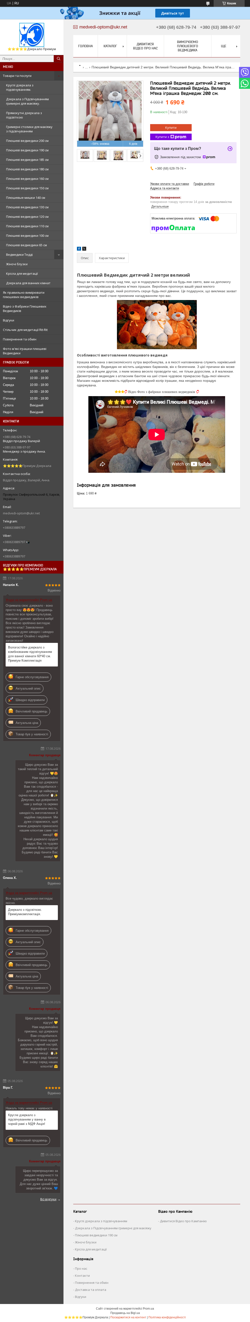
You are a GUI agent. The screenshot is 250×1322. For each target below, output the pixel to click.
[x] (84, 249)
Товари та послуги (17, 75)
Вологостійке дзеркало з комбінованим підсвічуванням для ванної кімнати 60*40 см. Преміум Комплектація (30, 654)
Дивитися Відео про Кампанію (183, 1221)
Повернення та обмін (19, 339)
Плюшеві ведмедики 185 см (27, 159)
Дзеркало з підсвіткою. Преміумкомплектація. (25, 912)
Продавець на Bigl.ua (125, 1313)
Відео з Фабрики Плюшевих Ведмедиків (24, 308)
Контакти (82, 1275)
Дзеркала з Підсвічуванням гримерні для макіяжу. (27, 101)
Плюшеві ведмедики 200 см (27, 140)
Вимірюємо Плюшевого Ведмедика (187, 46)
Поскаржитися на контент (128, 1317)
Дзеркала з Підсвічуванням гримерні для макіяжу (113, 1228)
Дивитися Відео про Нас (145, 46)
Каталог (110, 46)
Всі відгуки (48, 1199)
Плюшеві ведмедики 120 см (27, 216)
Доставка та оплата (90, 1289)
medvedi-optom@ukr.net (21, 513)
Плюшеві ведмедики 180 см (27, 169)
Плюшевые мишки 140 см (25, 197)
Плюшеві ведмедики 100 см (27, 235)
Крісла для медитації (22, 273)
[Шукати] (58, 58)
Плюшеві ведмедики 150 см (27, 188)
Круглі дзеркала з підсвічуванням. (19, 87)
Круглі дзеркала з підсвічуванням (101, 1221)
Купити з (162, 137)
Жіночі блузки (17, 264)
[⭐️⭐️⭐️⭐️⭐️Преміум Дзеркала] (32, 35)
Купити (171, 127)
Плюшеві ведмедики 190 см (27, 150)
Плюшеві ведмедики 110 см (27, 226)
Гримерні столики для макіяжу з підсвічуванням (29, 129)
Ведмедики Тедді (19, 254)
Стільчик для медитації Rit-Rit (25, 330)
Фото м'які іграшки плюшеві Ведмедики (24, 350)
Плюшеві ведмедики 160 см (27, 178)
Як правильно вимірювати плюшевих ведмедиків (23, 294)
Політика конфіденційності (167, 1317)
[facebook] (79, 249)
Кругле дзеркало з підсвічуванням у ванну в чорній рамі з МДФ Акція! (27, 1119)
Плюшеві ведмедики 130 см (27, 207)
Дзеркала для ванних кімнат (28, 283)
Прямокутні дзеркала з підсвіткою (24, 115)
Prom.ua (148, 1308)
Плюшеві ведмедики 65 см (26, 245)
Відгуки (8, 320)
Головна (85, 46)
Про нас (81, 1268)
